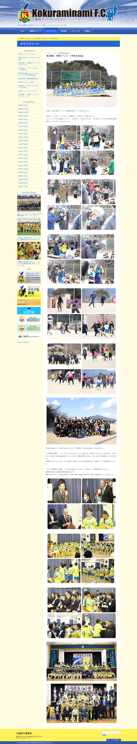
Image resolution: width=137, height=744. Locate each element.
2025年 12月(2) (23, 109)
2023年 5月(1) (23, 148)
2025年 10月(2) (23, 112)
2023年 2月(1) (23, 158)
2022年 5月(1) (23, 183)
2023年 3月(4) (23, 155)
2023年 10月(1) (23, 140)
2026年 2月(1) (23, 105)
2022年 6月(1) (23, 179)
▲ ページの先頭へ (113, 740)
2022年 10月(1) (23, 169)
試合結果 (64, 31)
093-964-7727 (25, 738)
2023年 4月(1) (23, 151)
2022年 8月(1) (23, 172)
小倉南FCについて (35, 31)
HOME (22, 38)
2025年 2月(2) (23, 126)
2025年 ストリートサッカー (28, 91)
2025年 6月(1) (23, 119)
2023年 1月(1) (23, 162)
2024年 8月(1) (23, 130)
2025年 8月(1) (23, 116)
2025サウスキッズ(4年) (26, 82)
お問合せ (88, 31)
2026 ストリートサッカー (27, 54)
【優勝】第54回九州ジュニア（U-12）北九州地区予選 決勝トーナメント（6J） (28, 263)
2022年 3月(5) (23, 186)
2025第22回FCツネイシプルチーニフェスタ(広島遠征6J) (28, 74)
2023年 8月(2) (23, 144)
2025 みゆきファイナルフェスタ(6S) (29, 58)
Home (22, 31)
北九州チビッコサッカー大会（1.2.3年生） (28, 69)
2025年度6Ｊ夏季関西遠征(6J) (28, 78)
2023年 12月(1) (23, 137)
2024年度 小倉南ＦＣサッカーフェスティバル (29, 95)
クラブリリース (51, 31)
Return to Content (23, 342)
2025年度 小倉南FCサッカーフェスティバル (29, 63)
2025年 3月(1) (23, 123)
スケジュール (75, 31)
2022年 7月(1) (23, 176)
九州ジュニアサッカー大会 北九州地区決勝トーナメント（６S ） (29, 214)
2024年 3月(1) (23, 133)
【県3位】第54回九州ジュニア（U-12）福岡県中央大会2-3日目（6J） (29, 238)
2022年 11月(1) (23, 165)
